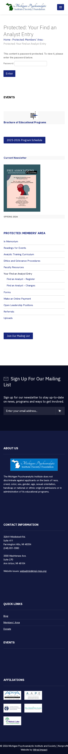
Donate (7, 629)
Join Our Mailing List (18, 335)
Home (6, 39)
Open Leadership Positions (18, 305)
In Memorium (11, 241)
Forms (7, 292)
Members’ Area (11, 622)
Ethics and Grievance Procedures (22, 260)
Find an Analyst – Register (21, 279)
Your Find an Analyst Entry (18, 273)
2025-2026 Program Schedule (24, 140)
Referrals (9, 311)
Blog (5, 616)
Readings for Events (15, 248)
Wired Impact (40, 749)
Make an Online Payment (17, 298)
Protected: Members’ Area (27, 39)
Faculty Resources (14, 267)
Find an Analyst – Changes (21, 285)
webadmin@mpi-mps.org (33, 571)
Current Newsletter (15, 157)
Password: (8, 63)
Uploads (8, 318)
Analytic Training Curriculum (19, 254)
